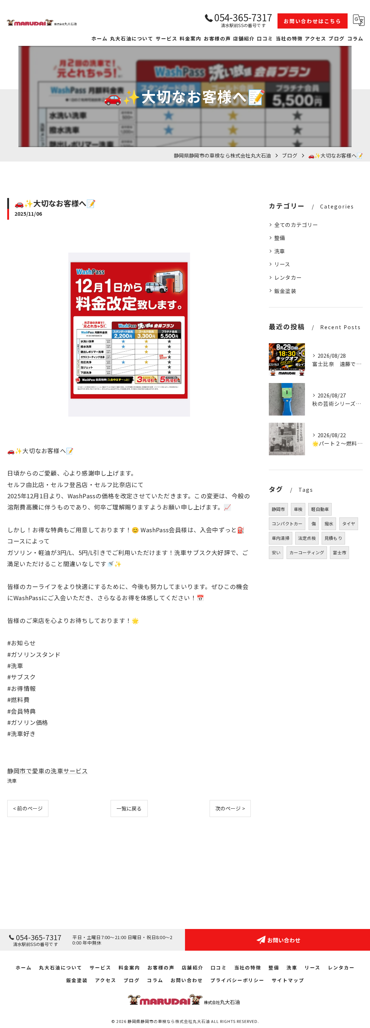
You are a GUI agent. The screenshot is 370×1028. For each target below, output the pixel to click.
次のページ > (230, 808)
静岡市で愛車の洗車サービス (47, 770)
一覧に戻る (129, 808)
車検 (298, 509)
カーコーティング (306, 552)
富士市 (339, 552)
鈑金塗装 (285, 290)
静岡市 (278, 509)
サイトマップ (288, 980)
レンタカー (288, 277)
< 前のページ (28, 808)
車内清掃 (280, 538)
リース (282, 264)
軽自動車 (320, 509)
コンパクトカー (287, 523)
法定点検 (307, 538)
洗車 (12, 780)
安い (276, 552)
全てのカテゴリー (296, 224)
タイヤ (349, 523)
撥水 (328, 523)
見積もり (333, 538)
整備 (279, 237)
